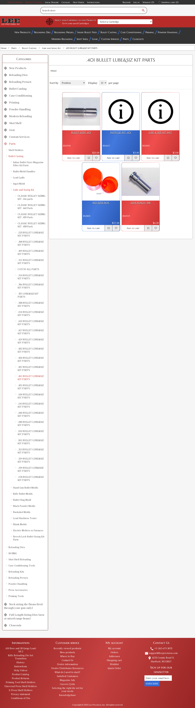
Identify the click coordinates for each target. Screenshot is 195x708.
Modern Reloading (62, 38)
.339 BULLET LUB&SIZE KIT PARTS (31, 469)
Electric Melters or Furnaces (28, 530)
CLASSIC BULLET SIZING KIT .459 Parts (31, 216)
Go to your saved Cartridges (75, 23)
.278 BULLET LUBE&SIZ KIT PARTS (31, 478)
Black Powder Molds (24, 505)
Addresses (114, 656)
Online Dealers (15, 2)
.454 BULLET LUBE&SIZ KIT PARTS (31, 359)
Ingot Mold (19, 183)
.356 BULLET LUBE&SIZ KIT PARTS (31, 286)
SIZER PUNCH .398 (141, 202)
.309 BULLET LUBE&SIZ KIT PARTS (31, 252)
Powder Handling (168, 32)
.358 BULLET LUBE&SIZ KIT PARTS (31, 304)
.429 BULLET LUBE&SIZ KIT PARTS (31, 341)
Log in (136, 2)
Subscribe (152, 683)
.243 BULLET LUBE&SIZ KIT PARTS (31, 405)
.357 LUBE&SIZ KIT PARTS (28, 295)
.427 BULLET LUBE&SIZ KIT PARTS (31, 332)
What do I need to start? (67, 672)
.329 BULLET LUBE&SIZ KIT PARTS (31, 460)
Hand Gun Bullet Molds (25, 487)
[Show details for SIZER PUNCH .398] (141, 182)
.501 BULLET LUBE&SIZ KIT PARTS (31, 442)
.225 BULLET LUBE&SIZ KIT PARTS (31, 234)
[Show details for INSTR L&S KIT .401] (121, 111)
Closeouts (138, 38)
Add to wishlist (96, 158)
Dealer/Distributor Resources (67, 668)
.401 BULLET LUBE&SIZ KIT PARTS (31, 378)
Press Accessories (18, 589)
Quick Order (114, 668)
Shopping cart (114, 660)
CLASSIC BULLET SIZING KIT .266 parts (31, 197)
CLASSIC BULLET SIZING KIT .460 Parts (31, 206)
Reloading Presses (64, 32)
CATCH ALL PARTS (28, 269)
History (20, 662)
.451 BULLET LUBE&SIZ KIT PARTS (31, 387)
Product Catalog (20, 674)
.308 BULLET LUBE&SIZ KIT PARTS (31, 243)
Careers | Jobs (67, 684)
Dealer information (67, 664)
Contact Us (67, 660)
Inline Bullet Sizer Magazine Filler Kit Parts (28, 164)
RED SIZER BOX (101, 202)
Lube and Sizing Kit (23, 189)
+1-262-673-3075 (161, 648)
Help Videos (78, 2)
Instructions (93, 2)
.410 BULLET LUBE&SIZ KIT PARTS (31, 323)
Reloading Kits (16, 571)
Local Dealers (51, 2)
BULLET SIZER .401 (81, 132)
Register (126, 2)
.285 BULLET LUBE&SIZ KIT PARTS (31, 423)
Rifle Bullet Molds (23, 493)
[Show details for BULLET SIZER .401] (81, 111)
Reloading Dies (42, 32)
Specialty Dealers (33, 2)
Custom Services (110, 38)
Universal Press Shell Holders (20, 686)
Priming (149, 32)
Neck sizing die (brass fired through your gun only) (23, 606)
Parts (126, 38)
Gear (95, 38)
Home (4, 48)
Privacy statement (20, 694)
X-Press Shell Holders (20, 690)
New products (67, 652)
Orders (114, 652)
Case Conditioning (131, 32)
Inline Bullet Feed (87, 32)
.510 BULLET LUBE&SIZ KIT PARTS (31, 433)
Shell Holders (16, 150)
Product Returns (20, 678)
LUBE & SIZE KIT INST (160, 132)
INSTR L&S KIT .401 (120, 132)
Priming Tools (16, 596)
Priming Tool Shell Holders (20, 682)
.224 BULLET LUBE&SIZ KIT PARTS (31, 313)
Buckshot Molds (21, 512)
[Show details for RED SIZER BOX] (101, 182)
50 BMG (13, 553)
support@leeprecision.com (161, 653)
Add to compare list (88, 158)
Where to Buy (67, 656)
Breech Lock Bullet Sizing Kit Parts (28, 538)
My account (114, 648)
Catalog (66, 2)
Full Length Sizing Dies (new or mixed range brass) (24, 616)
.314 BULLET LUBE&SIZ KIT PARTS (31, 277)
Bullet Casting (109, 32)
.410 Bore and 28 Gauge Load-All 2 (21, 650)
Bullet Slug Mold (22, 499)
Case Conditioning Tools (22, 565)
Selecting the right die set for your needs (67, 689)
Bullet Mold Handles (24, 171)
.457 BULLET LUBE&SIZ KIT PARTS (31, 368)
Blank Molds (20, 524)
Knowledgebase (67, 695)
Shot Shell (82, 38)
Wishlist (114, 664)
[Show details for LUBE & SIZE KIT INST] (160, 111)
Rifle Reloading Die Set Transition (20, 657)
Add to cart (73, 157)
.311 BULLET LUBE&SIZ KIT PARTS (31, 261)
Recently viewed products (67, 648)
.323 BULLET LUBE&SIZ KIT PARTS (31, 451)
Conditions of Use (20, 698)
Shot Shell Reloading (20, 559)
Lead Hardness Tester (25, 518)
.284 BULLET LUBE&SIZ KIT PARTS (31, 414)
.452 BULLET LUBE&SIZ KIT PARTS (31, 350)
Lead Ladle (19, 177)
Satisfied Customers (67, 676)
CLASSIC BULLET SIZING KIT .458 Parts (31, 225)
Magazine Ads (67, 680)
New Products (22, 32)
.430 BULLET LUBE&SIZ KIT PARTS (31, 396)
